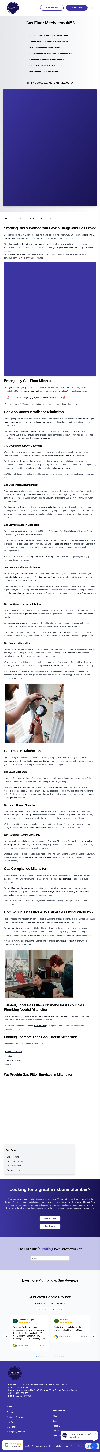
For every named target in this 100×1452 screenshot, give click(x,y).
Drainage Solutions (15, 1417)
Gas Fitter (11, 1427)
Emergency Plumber (16, 1432)
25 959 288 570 (21, 1393)
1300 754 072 (52, 8)
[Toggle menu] (92, 8)
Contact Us (57, 1431)
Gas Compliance (14, 1166)
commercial (61, 941)
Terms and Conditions (58, 1446)
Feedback (57, 1426)
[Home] (13, 8)
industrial (72, 941)
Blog (55, 1416)
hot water (11, 841)
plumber (8, 1056)
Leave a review (56, 1309)
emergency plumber (13, 1052)
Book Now (77, 8)
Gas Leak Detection (15, 1161)
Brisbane (35, 1258)
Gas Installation (13, 1170)
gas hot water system (62, 610)
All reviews (42, 1309)
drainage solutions (13, 1060)
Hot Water (11, 1422)
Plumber (10, 1412)
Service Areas (13, 1157)
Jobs (55, 1421)
